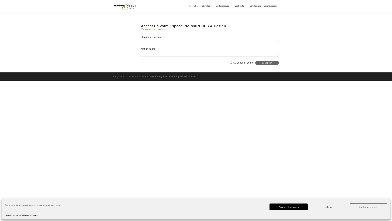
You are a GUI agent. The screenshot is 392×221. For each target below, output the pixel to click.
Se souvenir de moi (243, 62)
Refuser (328, 206)
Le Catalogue (255, 6)
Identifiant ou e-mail (151, 37)
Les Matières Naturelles (199, 6)
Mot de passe (148, 49)
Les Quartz (239, 6)
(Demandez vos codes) (153, 29)
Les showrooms (270, 6)
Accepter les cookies (289, 206)
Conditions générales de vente (182, 76)
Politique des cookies (13, 215)
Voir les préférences (368, 206)
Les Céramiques (222, 6)
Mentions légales (158, 76)
